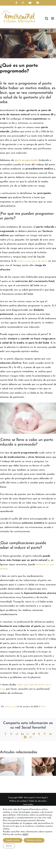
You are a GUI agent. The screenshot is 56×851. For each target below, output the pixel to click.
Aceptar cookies (12, 840)
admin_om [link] (10, 707)
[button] (2, 766)
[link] (16, 3)
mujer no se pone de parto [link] (32, 261)
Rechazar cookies (34, 840)
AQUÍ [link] (25, 834)
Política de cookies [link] (18, 801)
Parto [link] (43, 707)
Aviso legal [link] (41, 798)
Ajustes (9, 846)
